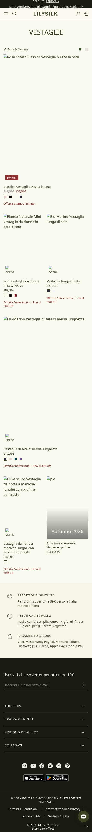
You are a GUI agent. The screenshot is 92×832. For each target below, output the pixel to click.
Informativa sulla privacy (62, 809)
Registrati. (59, 626)
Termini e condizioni (23, 809)
